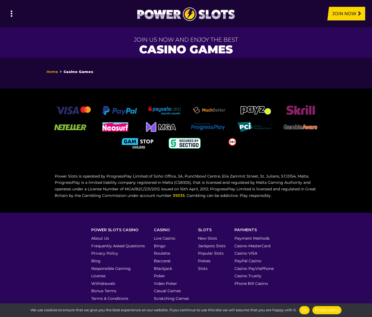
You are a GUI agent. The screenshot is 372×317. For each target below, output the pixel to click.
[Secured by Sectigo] (184, 142)
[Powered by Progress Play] (207, 126)
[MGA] (161, 126)
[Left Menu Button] (11, 13)
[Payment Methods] (73, 110)
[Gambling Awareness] (300, 126)
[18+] (232, 141)
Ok (304, 310)
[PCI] (254, 126)
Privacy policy (327, 310)
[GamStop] (138, 142)
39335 (179, 195)
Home (52, 72)
